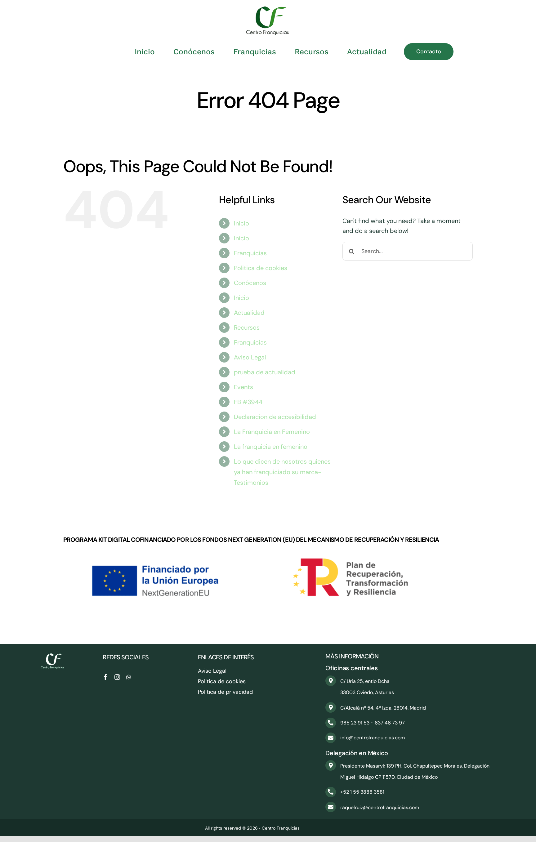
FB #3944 (248, 402)
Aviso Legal (250, 357)
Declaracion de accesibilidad (275, 417)
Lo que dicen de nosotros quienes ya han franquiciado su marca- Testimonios (282, 472)
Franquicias (250, 253)
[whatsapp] (128, 677)
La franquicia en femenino (270, 447)
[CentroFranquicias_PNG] (268, 9)
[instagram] (117, 677)
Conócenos (250, 283)
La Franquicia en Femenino (272, 432)
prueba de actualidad (264, 372)
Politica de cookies (260, 268)
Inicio (241, 223)
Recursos (247, 327)
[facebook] (105, 677)
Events (243, 387)
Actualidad (249, 313)
